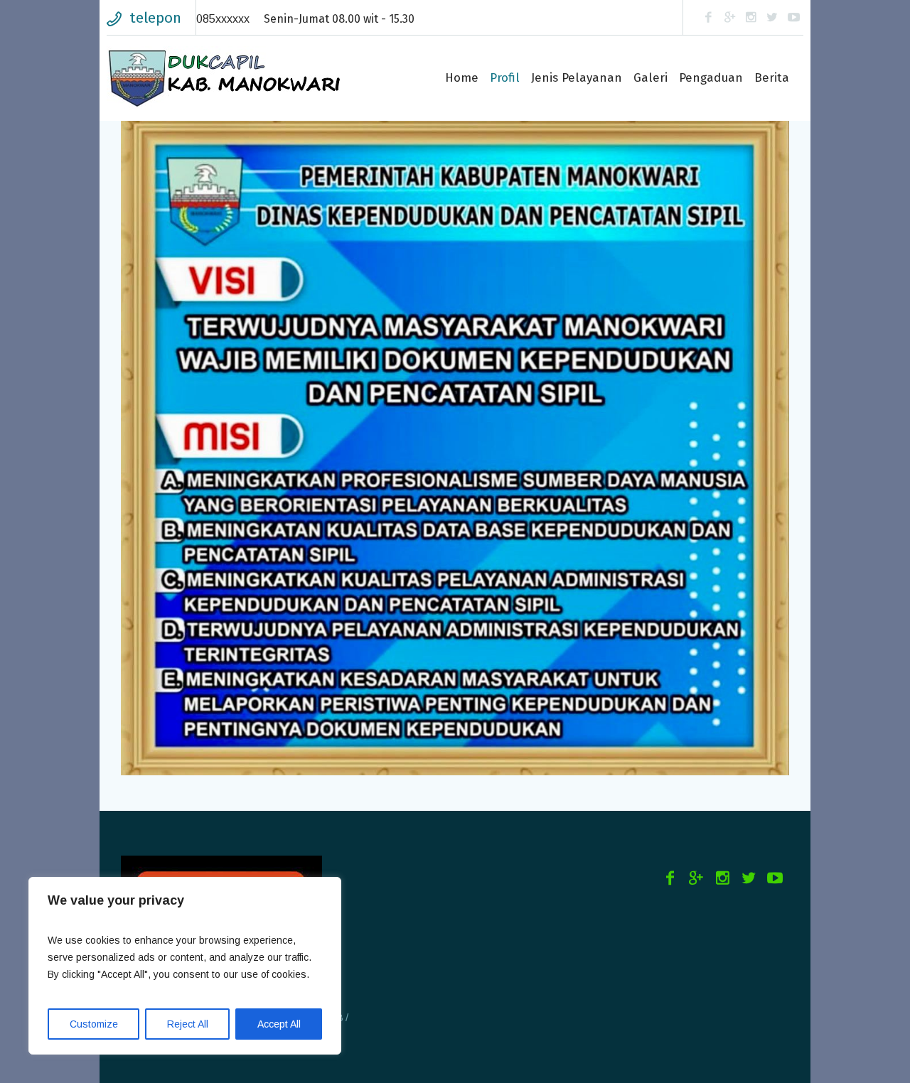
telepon (155, 18)
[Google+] (729, 18)
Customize (94, 1024)
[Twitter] (772, 18)
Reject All (187, 1024)
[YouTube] (793, 18)
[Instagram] (751, 18)
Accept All (279, 1024)
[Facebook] (708, 18)
